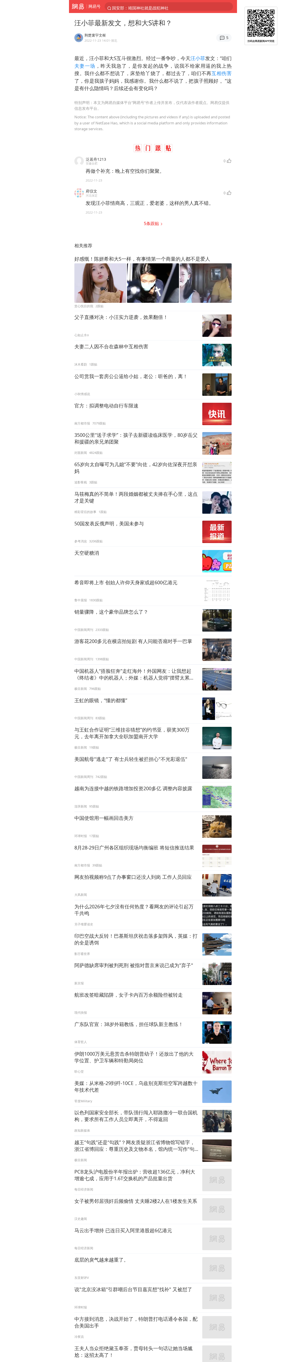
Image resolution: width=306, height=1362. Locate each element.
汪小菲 (197, 58)
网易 (78, 6)
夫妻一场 (84, 66)
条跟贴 (152, 223)
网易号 (94, 6)
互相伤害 (221, 73)
